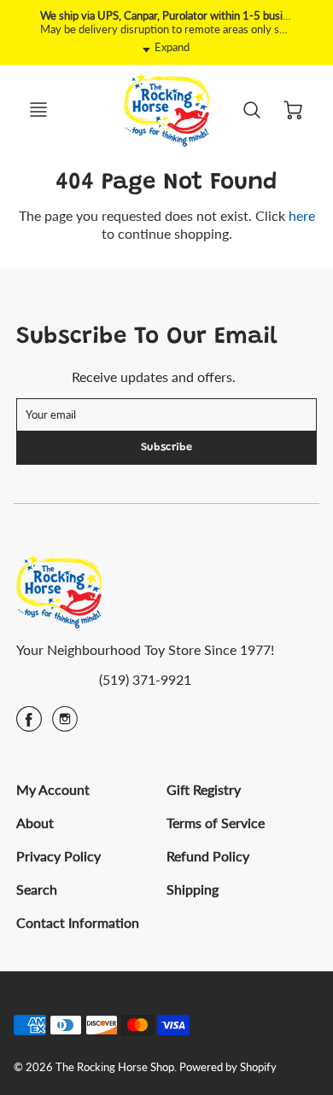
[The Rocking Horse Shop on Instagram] (65, 724)
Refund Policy (207, 856)
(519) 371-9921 (145, 679)
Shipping (192, 889)
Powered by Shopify (228, 1067)
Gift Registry (203, 789)
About (35, 822)
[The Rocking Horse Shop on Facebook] (29, 724)
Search (36, 889)
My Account (53, 789)
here (302, 215)
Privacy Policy (58, 856)
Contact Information (77, 922)
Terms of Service (215, 822)
